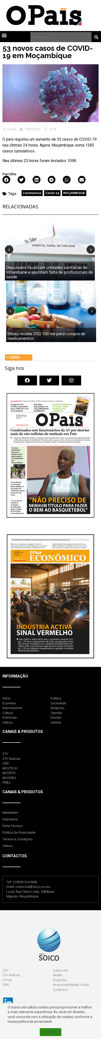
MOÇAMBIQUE (74, 193)
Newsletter (10, 812)
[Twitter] (49, 380)
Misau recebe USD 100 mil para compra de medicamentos (46, 336)
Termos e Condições (17, 839)
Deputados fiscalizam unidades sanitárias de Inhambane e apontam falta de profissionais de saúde (49, 272)
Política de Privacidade (19, 832)
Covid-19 (52, 193)
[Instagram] (71, 380)
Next (91, 249)
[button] (4, 35)
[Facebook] (27, 380)
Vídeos (7, 845)
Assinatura (10, 819)
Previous (9, 249)
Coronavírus (32, 193)
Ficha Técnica (12, 826)
